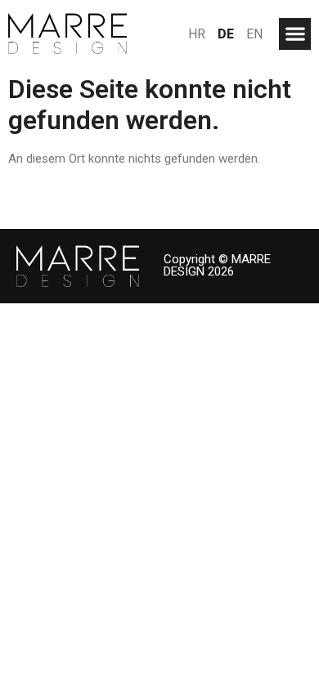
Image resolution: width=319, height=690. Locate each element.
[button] (295, 34)
